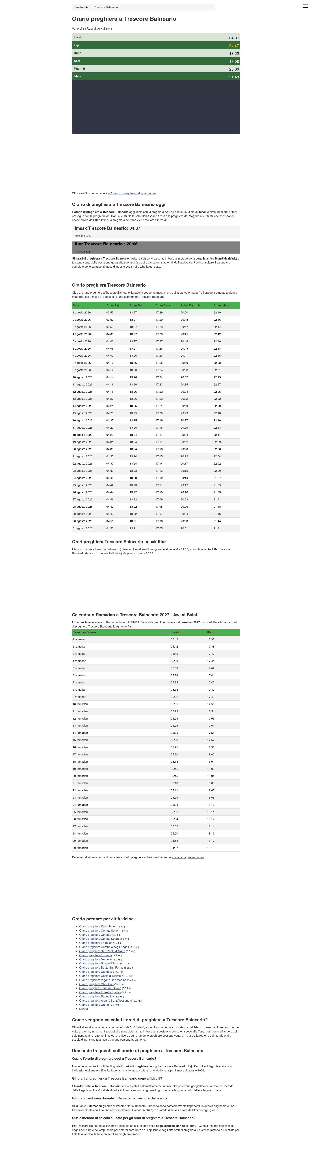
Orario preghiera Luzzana (95, 955)
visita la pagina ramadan (188, 857)
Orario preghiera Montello (95, 959)
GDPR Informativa (83, 1152)
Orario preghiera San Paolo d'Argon (102, 951)
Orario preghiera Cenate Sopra (99, 938)
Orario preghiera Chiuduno (96, 984)
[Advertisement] (156, 107)
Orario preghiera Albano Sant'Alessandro (105, 1000)
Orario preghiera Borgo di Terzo (99, 963)
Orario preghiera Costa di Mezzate (101, 976)
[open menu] (305, 6)
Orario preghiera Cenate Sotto (98, 930)
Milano (83, 1008)
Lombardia (81, 7)
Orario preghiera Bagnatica (96, 996)
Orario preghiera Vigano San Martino (102, 980)
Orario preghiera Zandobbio (97, 926)
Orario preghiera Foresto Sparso (100, 992)
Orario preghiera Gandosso (96, 971)
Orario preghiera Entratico (95, 943)
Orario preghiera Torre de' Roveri (100, 988)
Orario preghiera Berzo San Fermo (101, 967)
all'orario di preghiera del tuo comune (132, 193)
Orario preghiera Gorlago (95, 934)
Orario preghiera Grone (94, 1005)
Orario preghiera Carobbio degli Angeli (104, 947)
